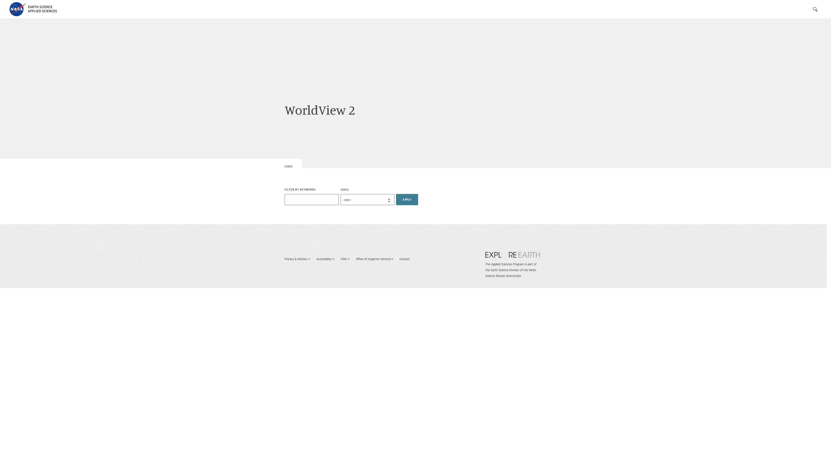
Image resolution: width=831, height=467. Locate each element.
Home (289, 166)
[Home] (33, 9)
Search (815, 9)
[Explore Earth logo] (512, 257)
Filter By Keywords (300, 189)
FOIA (344, 259)
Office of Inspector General (373, 259)
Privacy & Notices (296, 259)
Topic (344, 190)
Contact (404, 259)
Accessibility (324, 259)
